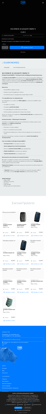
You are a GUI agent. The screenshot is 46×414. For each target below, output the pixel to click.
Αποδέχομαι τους (15, 342)
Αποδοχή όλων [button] (18, 407)
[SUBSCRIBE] (40, 339)
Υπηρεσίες (4, 379)
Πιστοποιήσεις (5, 381)
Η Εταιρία (4, 368)
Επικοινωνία (5, 372)
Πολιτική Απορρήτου (31, 402)
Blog (3, 370)
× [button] (44, 392)
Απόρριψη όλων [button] (27, 407)
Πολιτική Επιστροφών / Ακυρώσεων (10, 388)
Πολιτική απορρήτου (6, 383)
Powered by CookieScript (23, 412)
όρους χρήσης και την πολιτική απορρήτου (19, 342)
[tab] (6, 67)
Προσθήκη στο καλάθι (28, 47)
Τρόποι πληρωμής (6, 385)
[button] (23, 410)
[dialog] (23, 403)
